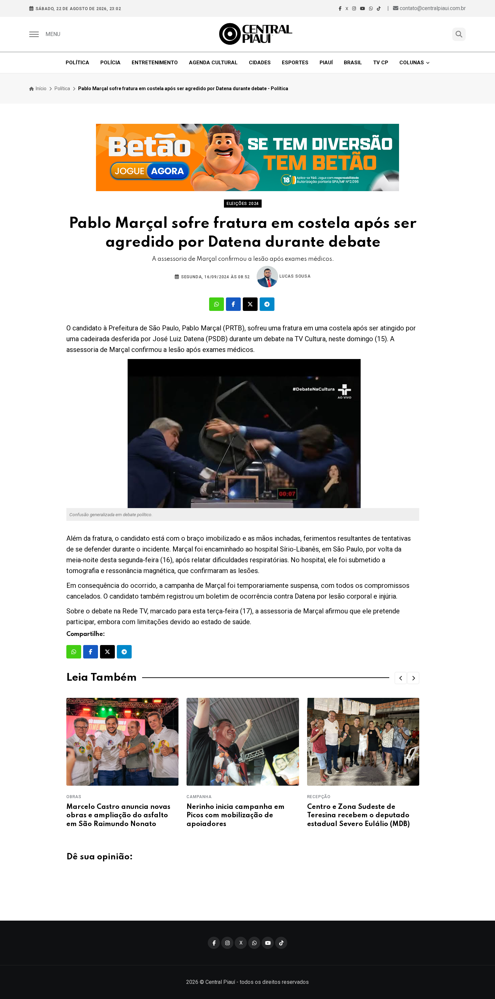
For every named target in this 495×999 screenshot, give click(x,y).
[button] (401, 678)
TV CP (380, 63)
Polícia (110, 63)
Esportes (295, 63)
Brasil (353, 63)
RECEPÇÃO (319, 796)
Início (40, 88)
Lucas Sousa (294, 276)
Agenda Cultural (213, 63)
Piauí (326, 63)
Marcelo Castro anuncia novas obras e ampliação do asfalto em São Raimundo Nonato (118, 815)
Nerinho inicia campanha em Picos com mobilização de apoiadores (236, 815)
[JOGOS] (247, 157)
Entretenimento (155, 63)
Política (77, 63)
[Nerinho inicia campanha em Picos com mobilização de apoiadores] (243, 742)
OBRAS (73, 796)
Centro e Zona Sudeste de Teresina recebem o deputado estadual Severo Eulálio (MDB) (358, 815)
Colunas (411, 63)
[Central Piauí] (256, 34)
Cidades (260, 63)
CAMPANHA (199, 796)
